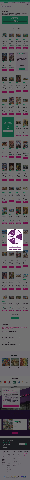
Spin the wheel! (15, 249)
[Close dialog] (21, 229)
